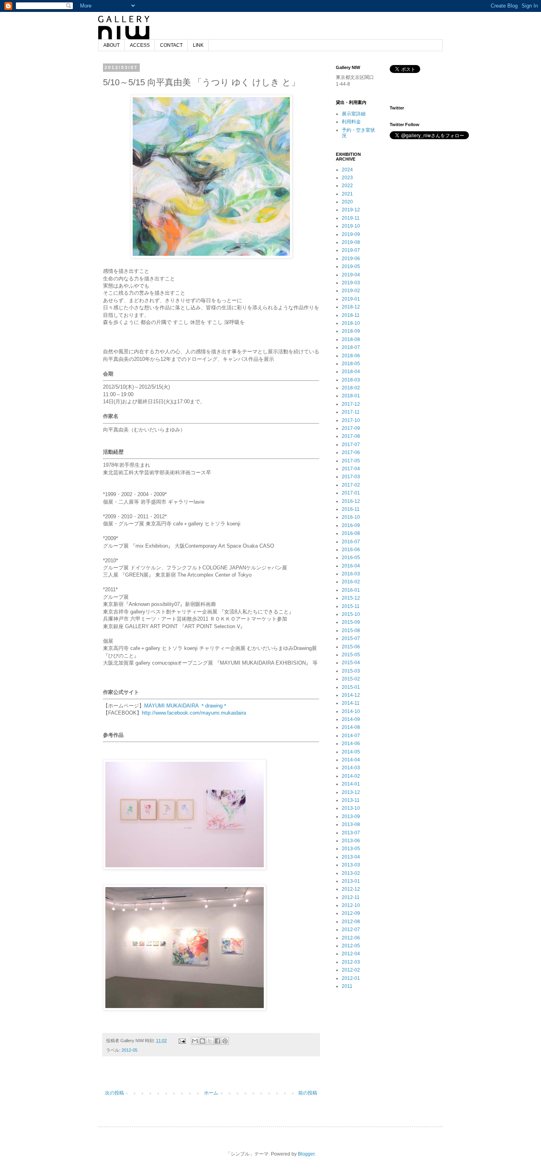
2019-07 (351, 250)
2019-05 (351, 266)
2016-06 (351, 549)
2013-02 (351, 873)
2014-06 (351, 743)
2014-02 (351, 776)
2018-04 (351, 371)
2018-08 (351, 339)
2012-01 (351, 978)
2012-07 (351, 929)
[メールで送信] (195, 1041)
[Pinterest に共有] (225, 1041)
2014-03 (351, 767)
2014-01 (351, 784)
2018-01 (351, 396)
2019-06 (351, 258)
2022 (347, 185)
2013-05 (351, 848)
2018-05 (351, 363)
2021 (347, 194)
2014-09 (351, 719)
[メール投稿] (182, 1040)
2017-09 (351, 428)
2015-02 (351, 679)
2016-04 (351, 566)
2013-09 (351, 816)
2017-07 (351, 444)
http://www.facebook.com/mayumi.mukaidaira (194, 713)
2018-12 (351, 307)
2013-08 (351, 824)
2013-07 (351, 833)
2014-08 (351, 727)
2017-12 (351, 404)
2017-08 (351, 436)
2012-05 (129, 1050)
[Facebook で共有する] (217, 1041)
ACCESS (140, 45)
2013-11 (351, 800)
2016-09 (351, 525)
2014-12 (351, 695)
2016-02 (351, 582)
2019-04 (351, 275)
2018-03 (351, 380)
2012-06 (351, 938)
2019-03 (351, 283)
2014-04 (351, 760)
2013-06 (351, 840)
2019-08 (351, 242)
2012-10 (351, 905)
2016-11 (351, 509)
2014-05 (351, 752)
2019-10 (351, 226)
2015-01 (351, 687)
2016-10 (351, 517)
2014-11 (351, 703)
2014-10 (351, 711)
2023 (347, 177)
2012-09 (351, 913)
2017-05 (351, 461)
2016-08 (351, 533)
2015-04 (351, 662)
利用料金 (351, 122)
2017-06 (351, 452)
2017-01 (351, 493)
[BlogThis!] (202, 1041)
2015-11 (351, 606)
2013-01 (351, 881)
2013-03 (351, 865)
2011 (347, 986)
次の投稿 (114, 1093)
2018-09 (351, 331)
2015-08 (351, 630)
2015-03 (351, 671)
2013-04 (351, 857)
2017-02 (351, 485)
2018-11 (351, 315)
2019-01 (351, 299)
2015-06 (351, 647)
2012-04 (351, 953)
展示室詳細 (354, 114)
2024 (347, 169)
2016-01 (351, 590)
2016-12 (351, 501)
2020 (347, 202)
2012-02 (351, 970)
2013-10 (351, 808)
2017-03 (351, 476)
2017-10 (351, 420)
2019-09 (351, 234)
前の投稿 (307, 1093)
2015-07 (351, 638)
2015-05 (351, 654)
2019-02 (351, 290)
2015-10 (351, 614)
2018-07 (351, 347)
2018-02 (351, 388)
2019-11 (351, 218)
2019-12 (351, 210)
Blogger (306, 1154)
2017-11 (351, 412)
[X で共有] (210, 1041)
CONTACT (171, 45)
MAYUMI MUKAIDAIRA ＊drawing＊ (186, 706)
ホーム (211, 1093)
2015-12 (351, 598)
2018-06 (351, 355)
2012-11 (351, 897)
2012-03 (351, 962)
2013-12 (351, 792)
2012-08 (351, 921)
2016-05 (351, 557)
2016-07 (351, 541)
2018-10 (351, 323)
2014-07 (351, 735)
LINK (198, 45)
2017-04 (351, 469)
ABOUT (111, 45)
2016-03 (351, 574)
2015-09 (351, 622)
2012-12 (351, 889)
